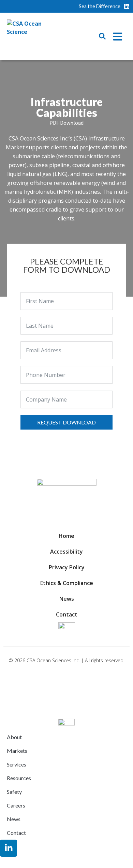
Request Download (66, 422)
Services (16, 764)
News (66, 598)
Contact (66, 614)
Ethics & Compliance (66, 583)
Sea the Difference (99, 6)
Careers (16, 805)
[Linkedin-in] (8, 848)
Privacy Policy (67, 567)
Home (66, 536)
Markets (17, 750)
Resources (19, 778)
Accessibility (66, 551)
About (14, 737)
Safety (14, 791)
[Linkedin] (127, 6)
